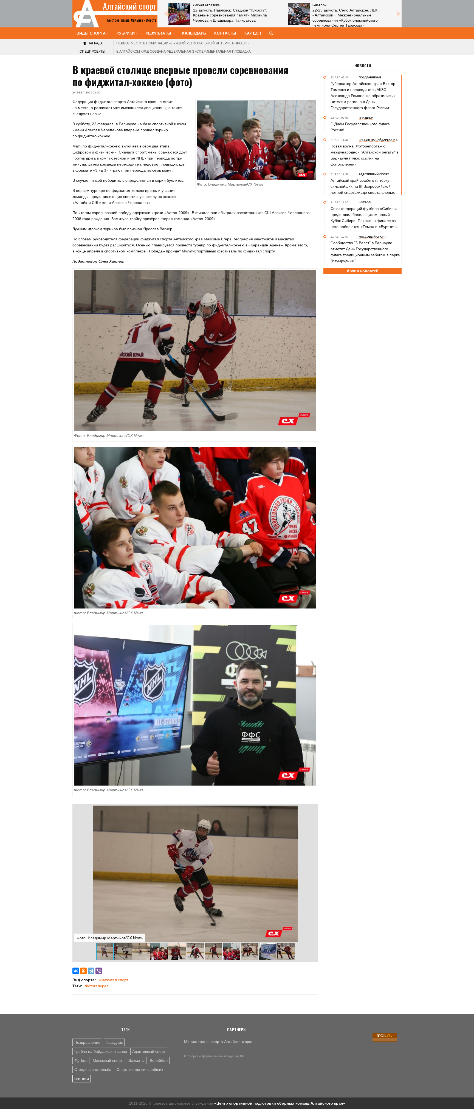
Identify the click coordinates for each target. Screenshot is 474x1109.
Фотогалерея (97, 986)
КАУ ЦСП (252, 33)
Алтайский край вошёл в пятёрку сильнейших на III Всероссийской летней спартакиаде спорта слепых (363, 186)
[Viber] (98, 971)
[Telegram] (91, 971)
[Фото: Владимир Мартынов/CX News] (195, 350)
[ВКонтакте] (75, 971)
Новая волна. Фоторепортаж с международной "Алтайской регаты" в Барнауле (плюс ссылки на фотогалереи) (365, 155)
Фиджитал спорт (113, 980)
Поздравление (87, 1042)
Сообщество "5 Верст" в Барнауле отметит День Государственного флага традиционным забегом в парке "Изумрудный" (365, 252)
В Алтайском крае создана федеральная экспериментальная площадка (183, 51)
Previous (165, 13)
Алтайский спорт (129, 6)
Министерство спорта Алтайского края (218, 1041)
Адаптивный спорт (148, 1051)
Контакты (225, 33)
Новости (362, 65)
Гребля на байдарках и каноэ (100, 1051)
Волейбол (159, 1060)
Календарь (194, 33)
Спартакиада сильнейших (140, 1069)
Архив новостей (363, 271)
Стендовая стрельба (92, 1069)
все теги (81, 1078)
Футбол (81, 1060)
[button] (311, 810)
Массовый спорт (107, 1060)
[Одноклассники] (83, 971)
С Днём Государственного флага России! (360, 127)
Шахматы (136, 1060)
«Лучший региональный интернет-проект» (182, 43)
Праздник (114, 1042)
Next (399, 13)
